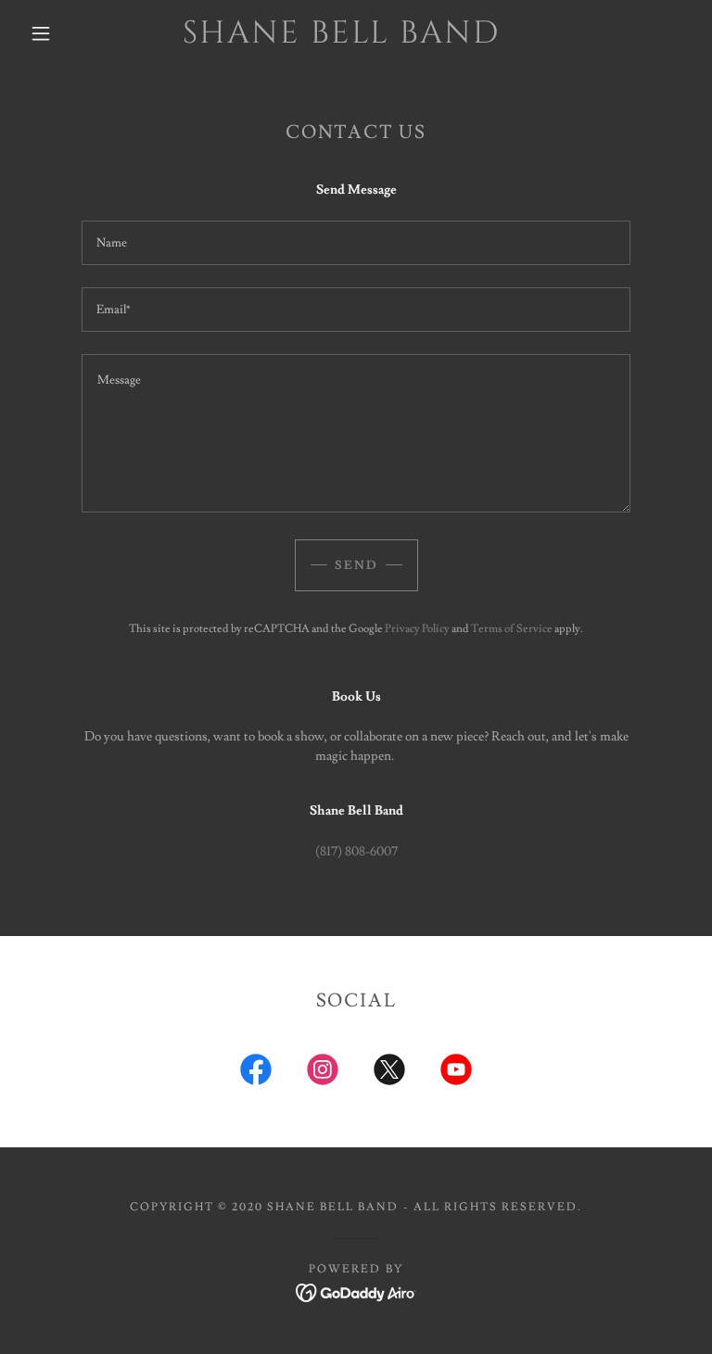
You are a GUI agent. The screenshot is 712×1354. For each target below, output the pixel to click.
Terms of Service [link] (512, 629)
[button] (40, 33)
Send (356, 565)
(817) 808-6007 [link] (356, 851)
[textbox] (356, 243)
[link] (341, 39)
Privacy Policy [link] (417, 629)
